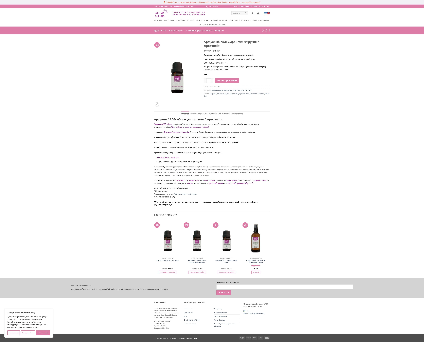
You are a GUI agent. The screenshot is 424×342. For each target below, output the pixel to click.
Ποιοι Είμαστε (188, 312)
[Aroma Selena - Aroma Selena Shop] (161, 13)
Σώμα (165, 20)
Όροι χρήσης (218, 309)
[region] (28, 323)
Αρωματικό (158, 124)
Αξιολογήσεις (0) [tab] (215, 113)
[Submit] (246, 13)
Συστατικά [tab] (225, 113)
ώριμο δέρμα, (194, 180)
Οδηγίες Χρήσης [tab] (237, 113)
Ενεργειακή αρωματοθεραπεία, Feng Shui (206, 30)
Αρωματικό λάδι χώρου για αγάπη (167, 260)
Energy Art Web (191, 338)
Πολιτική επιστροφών (220, 312)
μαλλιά (235, 180)
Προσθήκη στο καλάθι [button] (168, 272)
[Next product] (263, 30)
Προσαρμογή (13, 333)
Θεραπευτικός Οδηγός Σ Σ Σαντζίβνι (214, 24)
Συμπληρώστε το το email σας (227, 282)
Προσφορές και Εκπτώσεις (260, 20)
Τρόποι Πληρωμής (219, 320)
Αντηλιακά (214, 20)
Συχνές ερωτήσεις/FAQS (192, 320)
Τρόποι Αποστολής (190, 324)
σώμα (229, 180)
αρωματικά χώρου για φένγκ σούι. (241, 183)
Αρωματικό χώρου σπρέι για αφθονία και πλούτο (256, 261)
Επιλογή (256, 272)
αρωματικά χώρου (223, 94)
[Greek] (265, 13)
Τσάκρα (192, 20)
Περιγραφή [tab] (185, 113)
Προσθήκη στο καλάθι (227, 81)
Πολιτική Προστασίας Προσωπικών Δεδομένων (225, 325)
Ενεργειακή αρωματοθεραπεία (239, 94)
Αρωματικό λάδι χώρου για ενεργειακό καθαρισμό (197, 261)
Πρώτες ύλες (223, 20)
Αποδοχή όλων (43, 333)
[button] (252, 13)
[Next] (269, 248)
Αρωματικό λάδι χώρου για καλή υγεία (226, 261)
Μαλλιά (172, 20)
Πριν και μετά (233, 20)
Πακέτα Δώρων (244, 20)
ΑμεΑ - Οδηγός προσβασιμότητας (254, 313)
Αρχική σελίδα (160, 30)
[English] (268, 13)
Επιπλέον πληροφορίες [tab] (198, 113)
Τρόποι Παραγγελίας (220, 316)
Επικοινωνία (188, 309)
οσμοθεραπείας (260, 180)
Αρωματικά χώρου (202, 20)
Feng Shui (213, 94)
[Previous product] (268, 30)
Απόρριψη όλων (28, 333)
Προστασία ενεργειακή (257, 94)
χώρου (170, 124)
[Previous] (154, 248)
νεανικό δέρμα (180, 180)
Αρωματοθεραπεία (182, 20)
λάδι (165, 124)
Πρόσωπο (157, 20)
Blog (200, 24)
